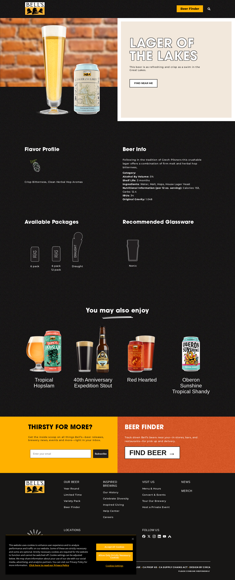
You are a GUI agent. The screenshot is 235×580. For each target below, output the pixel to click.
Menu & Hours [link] (151, 488)
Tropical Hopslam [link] (44, 382)
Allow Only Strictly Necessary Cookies (114, 556)
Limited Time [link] (73, 494)
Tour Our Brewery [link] (154, 501)
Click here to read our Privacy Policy (49, 565)
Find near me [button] (143, 83)
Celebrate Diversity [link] (116, 498)
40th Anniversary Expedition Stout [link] (93, 382)
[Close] (133, 539)
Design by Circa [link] (199, 567)
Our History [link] (111, 492)
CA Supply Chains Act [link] (173, 567)
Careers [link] (108, 517)
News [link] (185, 482)
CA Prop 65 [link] (150, 567)
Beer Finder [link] (72, 507)
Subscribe (101, 453)
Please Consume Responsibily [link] (194, 571)
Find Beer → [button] (152, 452)
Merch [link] (186, 490)
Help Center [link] (111, 510)
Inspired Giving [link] (113, 504)
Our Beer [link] (71, 482)
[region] (71, 555)
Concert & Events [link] (154, 494)
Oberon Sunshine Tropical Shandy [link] (191, 385)
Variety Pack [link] (72, 501)
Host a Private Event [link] (156, 507)
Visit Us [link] (148, 482)
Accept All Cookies (114, 546)
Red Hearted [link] (142, 380)
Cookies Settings (114, 565)
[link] (35, 9)
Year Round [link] (71, 488)
